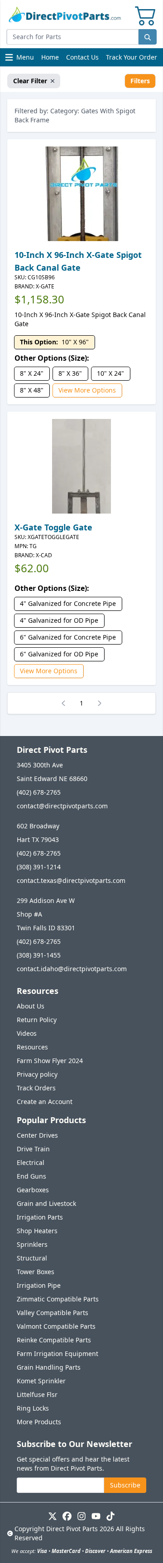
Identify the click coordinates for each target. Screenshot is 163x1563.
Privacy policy (37, 1074)
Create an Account (44, 1101)
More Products (39, 1421)
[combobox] (72, 37)
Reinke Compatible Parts (54, 1340)
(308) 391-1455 (39, 955)
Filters (140, 80)
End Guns (31, 1176)
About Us (30, 1006)
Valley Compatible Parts (52, 1312)
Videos (27, 1033)
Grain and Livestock (46, 1203)
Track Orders (36, 1088)
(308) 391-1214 (39, 866)
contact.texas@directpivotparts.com (71, 880)
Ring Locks (33, 1408)
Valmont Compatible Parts (56, 1326)
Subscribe (125, 1485)
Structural (32, 1258)
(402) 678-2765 (39, 792)
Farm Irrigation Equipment (57, 1353)
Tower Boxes (35, 1271)
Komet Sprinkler (41, 1380)
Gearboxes (33, 1189)
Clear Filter (30, 80)
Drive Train (33, 1149)
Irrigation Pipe (39, 1285)
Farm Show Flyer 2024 (50, 1060)
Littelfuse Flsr (37, 1394)
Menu (20, 59)
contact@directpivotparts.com (62, 806)
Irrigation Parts (40, 1217)
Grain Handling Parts (49, 1367)
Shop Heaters (37, 1230)
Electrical (30, 1162)
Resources (32, 1047)
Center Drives (37, 1135)
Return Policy (37, 1019)
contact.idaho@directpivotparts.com (72, 968)
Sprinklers (32, 1244)
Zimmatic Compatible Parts (58, 1299)
